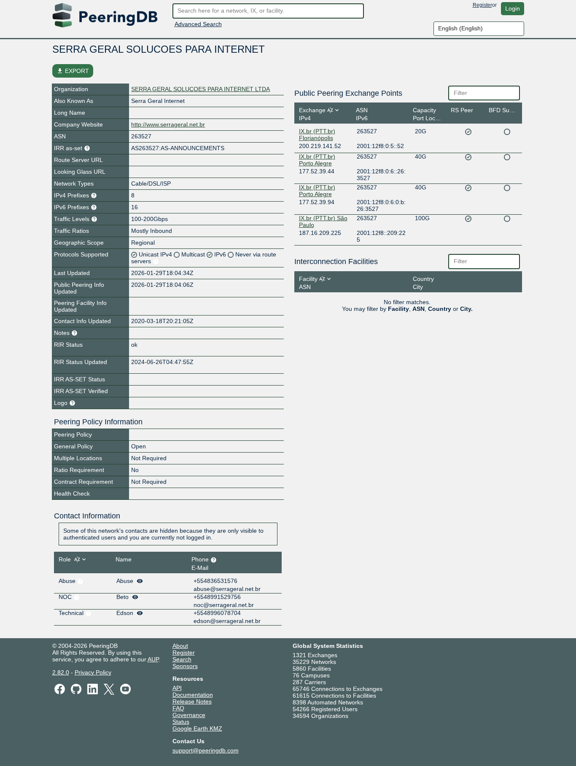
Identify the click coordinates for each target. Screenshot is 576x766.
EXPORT (73, 70)
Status (180, 721)
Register (482, 5)
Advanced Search (198, 24)
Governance (188, 715)
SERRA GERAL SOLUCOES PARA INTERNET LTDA (200, 89)
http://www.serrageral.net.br (168, 124)
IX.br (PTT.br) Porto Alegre (317, 160)
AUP (153, 659)
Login (512, 8)
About (180, 645)
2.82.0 (60, 672)
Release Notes (192, 701)
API (177, 688)
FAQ (178, 708)
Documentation (192, 694)
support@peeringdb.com (205, 750)
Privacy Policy (93, 672)
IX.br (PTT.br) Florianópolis (317, 134)
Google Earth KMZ (197, 728)
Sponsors (185, 666)
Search (181, 659)
